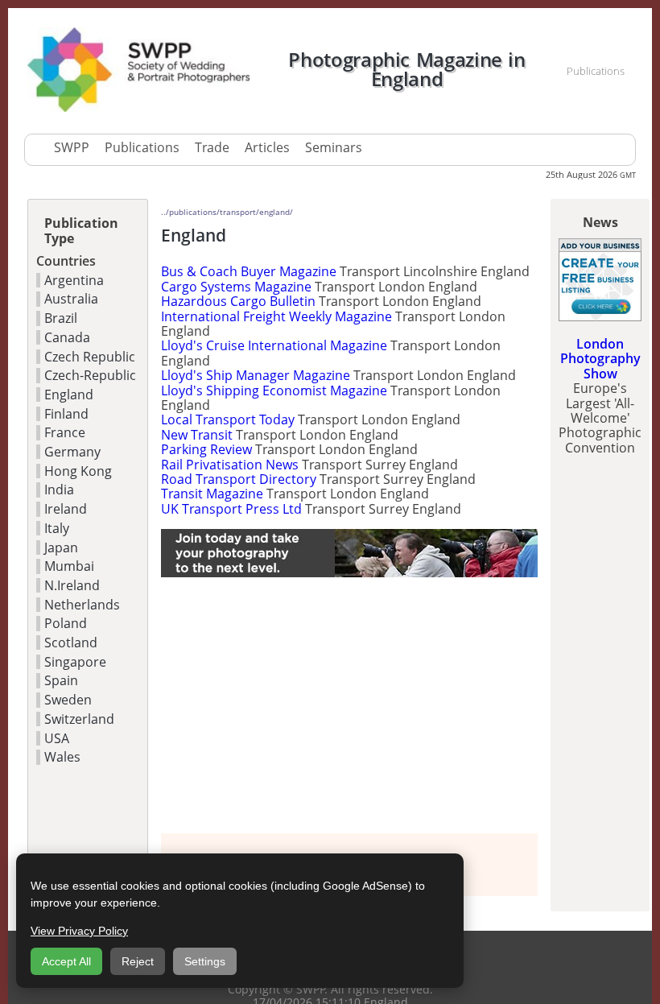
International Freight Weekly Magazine (276, 316)
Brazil (60, 318)
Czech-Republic (90, 375)
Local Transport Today (228, 419)
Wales (62, 757)
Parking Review (206, 449)
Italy (56, 528)
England (68, 394)
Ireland (65, 509)
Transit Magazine (212, 493)
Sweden (68, 699)
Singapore (75, 662)
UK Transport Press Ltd (231, 509)
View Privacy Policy (79, 930)
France (64, 432)
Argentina (74, 280)
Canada (67, 337)
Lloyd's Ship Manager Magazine (255, 375)
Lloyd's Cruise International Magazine (274, 345)
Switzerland (79, 719)
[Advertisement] (349, 705)
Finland (66, 414)
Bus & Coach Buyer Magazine (248, 271)
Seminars (333, 147)
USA (56, 738)
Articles (267, 147)
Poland (65, 623)
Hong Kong (78, 471)
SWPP (71, 147)
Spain (61, 680)
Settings (204, 961)
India (59, 489)
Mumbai (69, 566)
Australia (71, 298)
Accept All (66, 961)
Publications (142, 147)
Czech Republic (89, 356)
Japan (61, 547)
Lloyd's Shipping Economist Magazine (274, 390)
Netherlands (82, 604)
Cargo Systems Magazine (236, 286)
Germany (72, 451)
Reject (138, 961)
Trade (212, 147)
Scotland (70, 642)
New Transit (197, 435)
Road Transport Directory (238, 479)
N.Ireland (72, 585)
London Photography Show (600, 358)
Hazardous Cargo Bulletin (238, 301)
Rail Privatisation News (230, 464)
